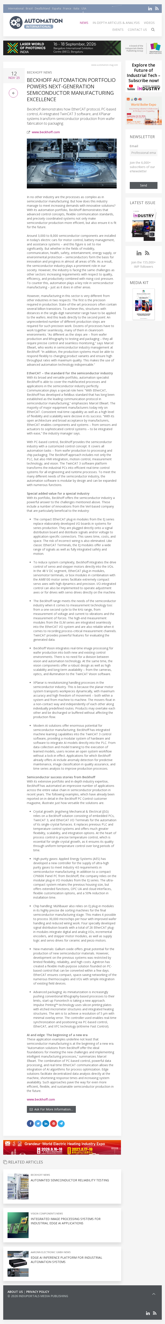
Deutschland (42, 8)
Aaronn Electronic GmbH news (50, 1252)
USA (83, 8)
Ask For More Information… (53, 1109)
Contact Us (137, 30)
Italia (76, 8)
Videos (149, 23)
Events (118, 30)
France (67, 8)
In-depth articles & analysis (116, 23)
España (56, 8)
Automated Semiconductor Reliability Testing (70, 1180)
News (84, 23)
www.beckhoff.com (46, 132)
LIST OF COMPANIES (22, 1300)
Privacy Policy (37, 1292)
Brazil (29, 8)
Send (143, 185)
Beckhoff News (39, 72)
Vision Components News (47, 1213)
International (16, 8)
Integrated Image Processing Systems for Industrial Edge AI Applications (66, 1221)
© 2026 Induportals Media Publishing (38, 1296)
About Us (15, 1292)
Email (134, 146)
